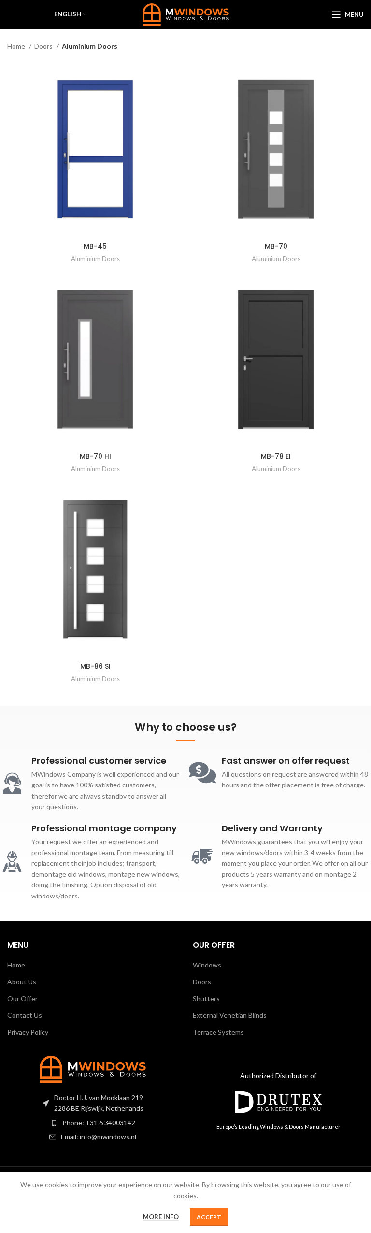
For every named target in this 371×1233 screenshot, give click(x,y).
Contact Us (24, 1015)
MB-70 (276, 246)
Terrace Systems (218, 1032)
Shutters (206, 999)
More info (161, 1216)
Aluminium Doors (95, 259)
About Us (21, 982)
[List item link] (92, 1123)
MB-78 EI (276, 456)
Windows (207, 965)
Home (17, 46)
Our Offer (22, 999)
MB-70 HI (95, 456)
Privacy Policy (27, 1032)
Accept (209, 1216)
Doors (44, 46)
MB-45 (95, 246)
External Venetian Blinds (230, 1015)
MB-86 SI (95, 666)
